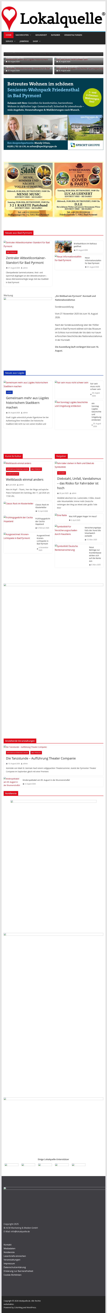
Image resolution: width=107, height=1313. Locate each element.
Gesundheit (41, 35)
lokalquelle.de (24, 1301)
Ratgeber (55, 35)
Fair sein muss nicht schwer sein (72, 57)
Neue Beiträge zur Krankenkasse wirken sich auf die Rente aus (95, 554)
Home (8, 35)
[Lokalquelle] (53, 8)
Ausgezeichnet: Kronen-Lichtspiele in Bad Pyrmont (43, 539)
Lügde (9, 392)
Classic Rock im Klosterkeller (42, 506)
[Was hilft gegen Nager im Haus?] (61, 518)
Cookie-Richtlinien (12, 1274)
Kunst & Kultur (12, 474)
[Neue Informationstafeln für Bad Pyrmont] (69, 262)
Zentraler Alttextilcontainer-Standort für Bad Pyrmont (26, 260)
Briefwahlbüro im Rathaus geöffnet (85, 245)
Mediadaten (9, 1248)
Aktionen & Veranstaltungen (17, 469)
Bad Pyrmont (11, 252)
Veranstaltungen (73, 35)
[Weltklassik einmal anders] (28, 463)
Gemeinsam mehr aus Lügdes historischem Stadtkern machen (27, 402)
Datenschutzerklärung (15, 1267)
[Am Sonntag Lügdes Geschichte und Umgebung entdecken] (72, 414)
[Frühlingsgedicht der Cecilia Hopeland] (18, 523)
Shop (35, 41)
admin (25, 268)
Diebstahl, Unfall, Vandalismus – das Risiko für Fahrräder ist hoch (79, 483)
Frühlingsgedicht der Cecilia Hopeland (42, 521)
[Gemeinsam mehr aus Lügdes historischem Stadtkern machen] (28, 384)
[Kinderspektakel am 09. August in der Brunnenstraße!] (12, 782)
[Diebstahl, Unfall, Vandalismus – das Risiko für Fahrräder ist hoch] (79, 465)
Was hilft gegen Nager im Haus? (83, 516)
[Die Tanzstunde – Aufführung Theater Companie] (53, 747)
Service (9, 41)
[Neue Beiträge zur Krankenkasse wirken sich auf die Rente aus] (71, 556)
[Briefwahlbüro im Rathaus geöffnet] (63, 247)
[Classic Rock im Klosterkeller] (18, 508)
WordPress (31, 1307)
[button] (30, 35)
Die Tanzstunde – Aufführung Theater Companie (41, 758)
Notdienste (9, 1252)
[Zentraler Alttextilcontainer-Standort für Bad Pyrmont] (28, 244)
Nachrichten (22, 35)
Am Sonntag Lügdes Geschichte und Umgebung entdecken (96, 411)
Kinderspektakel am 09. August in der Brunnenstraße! (46, 780)
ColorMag (18, 1307)
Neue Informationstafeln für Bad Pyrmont (93, 260)
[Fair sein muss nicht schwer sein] (71, 390)
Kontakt (7, 1244)
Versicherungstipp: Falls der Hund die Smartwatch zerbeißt (93, 531)
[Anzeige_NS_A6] (28, 299)
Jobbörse (24, 41)
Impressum (9, 1263)
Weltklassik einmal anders (24, 479)
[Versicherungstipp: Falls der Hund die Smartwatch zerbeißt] (69, 534)
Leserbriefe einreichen (15, 1256)
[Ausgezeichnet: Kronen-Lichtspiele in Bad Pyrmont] (19, 543)
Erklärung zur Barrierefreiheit (18, 1271)
